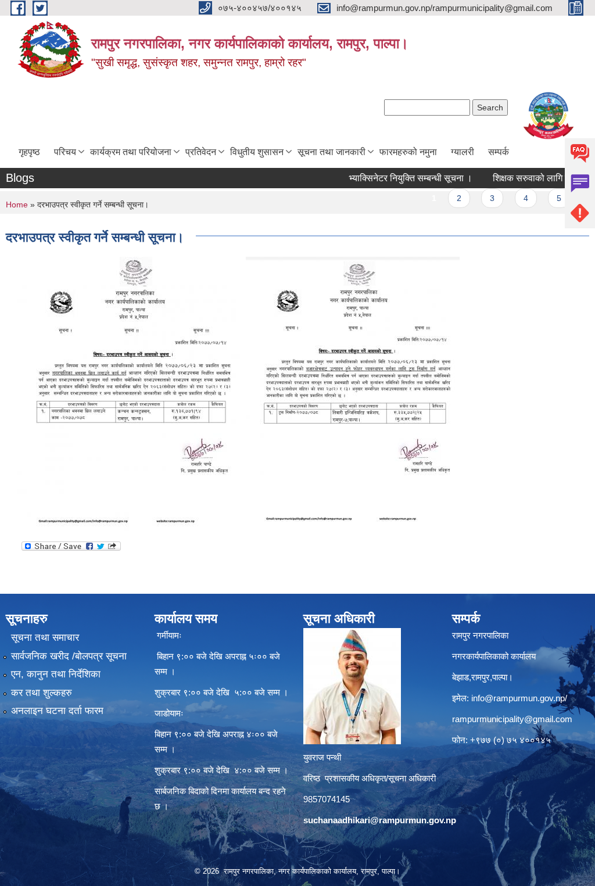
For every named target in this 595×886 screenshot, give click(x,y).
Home (17, 204)
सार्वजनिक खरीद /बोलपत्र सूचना (69, 656)
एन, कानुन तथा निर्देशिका (56, 674)
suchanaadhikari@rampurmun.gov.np (379, 820)
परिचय (65, 152)
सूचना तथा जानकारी (331, 152)
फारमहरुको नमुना (408, 152)
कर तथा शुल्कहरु (41, 692)
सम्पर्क (498, 152)
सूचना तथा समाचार (45, 637)
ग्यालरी (462, 152)
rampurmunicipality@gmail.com (512, 719)
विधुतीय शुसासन (257, 152)
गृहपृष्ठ (29, 152)
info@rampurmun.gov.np (518, 698)
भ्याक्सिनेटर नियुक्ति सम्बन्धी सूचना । (394, 178)
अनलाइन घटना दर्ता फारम (57, 710)
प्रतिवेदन (200, 152)
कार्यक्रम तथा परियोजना (130, 152)
